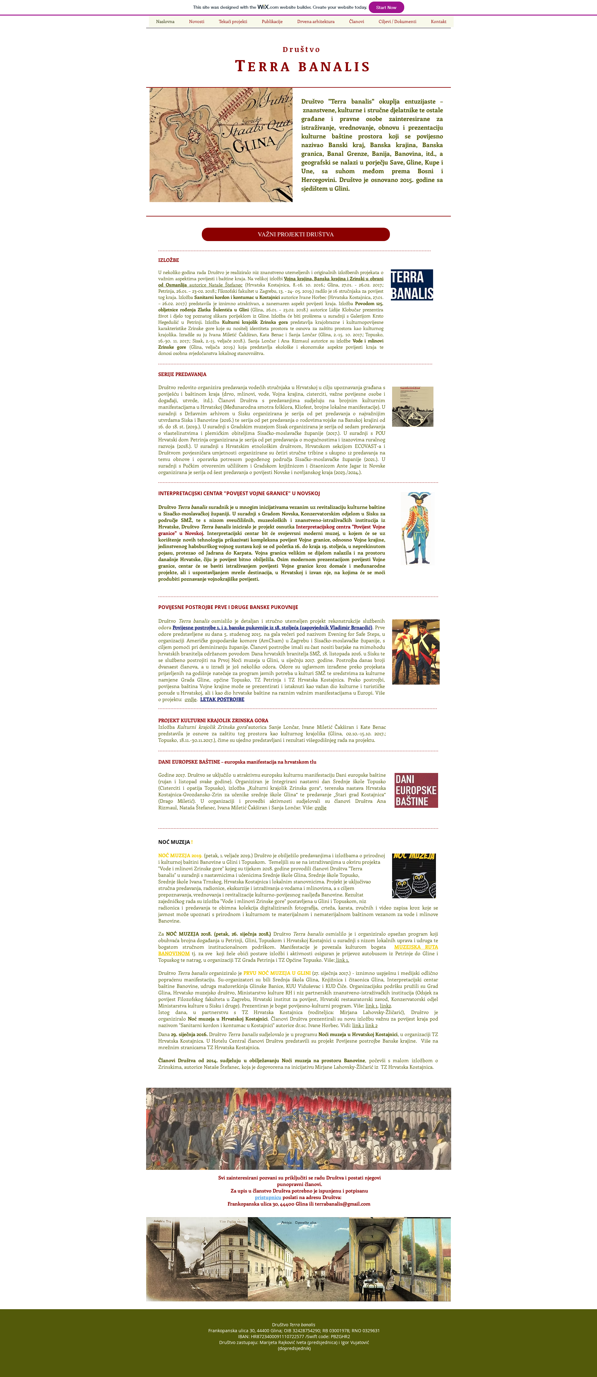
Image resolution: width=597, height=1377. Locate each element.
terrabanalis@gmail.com (342, 1203)
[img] (197, 1259)
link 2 (371, 1025)
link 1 (371, 1005)
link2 (385, 1005)
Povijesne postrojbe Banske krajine (376, 1040)
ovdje (191, 699)
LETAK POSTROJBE (222, 699)
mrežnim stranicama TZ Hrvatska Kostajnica (208, 1047)
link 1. (342, 959)
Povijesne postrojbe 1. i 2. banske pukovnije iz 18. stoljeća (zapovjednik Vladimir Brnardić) (273, 627)
